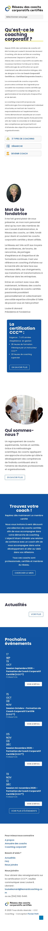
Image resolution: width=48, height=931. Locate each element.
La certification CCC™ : (22, 328)
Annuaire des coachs (16, 843)
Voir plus (36, 614)
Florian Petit (33, 914)
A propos (9, 840)
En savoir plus (19, 367)
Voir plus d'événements (24, 810)
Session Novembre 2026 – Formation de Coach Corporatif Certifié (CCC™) (23, 751)
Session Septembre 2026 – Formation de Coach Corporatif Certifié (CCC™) (23, 671)
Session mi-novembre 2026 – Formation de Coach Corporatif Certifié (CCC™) (23, 791)
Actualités (10, 857)
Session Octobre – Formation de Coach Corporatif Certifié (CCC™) (23, 711)
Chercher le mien (24, 572)
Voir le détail (33, 684)
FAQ (7, 861)
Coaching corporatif (15, 846)
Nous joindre (11, 864)
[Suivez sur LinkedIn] (41, 918)
